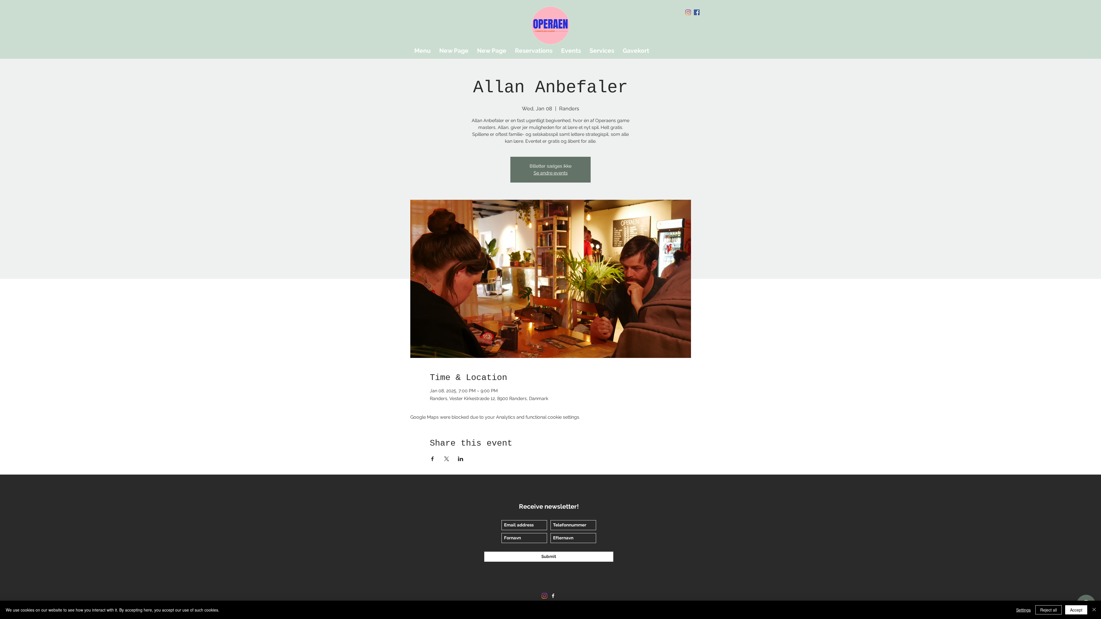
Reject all (1048, 610)
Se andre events (551, 173)
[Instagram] (688, 12)
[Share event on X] (446, 459)
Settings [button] (1023, 610)
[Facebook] (697, 12)
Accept (1076, 610)
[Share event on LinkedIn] (460, 459)
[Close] (1094, 609)
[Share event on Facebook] (432, 459)
